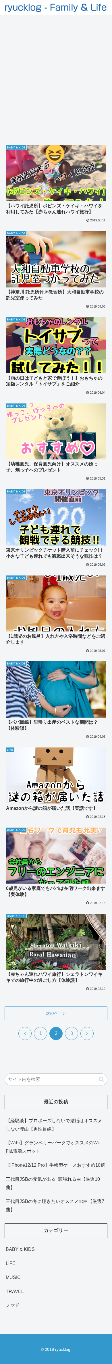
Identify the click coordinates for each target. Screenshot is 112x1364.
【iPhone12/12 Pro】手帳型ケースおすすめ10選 (55, 1165)
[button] (101, 1079)
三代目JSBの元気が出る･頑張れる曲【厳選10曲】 (53, 1183)
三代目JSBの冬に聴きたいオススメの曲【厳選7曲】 (55, 1205)
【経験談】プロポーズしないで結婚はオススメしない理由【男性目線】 (54, 1124)
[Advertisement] (56, 74)
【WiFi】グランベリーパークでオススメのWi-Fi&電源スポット (53, 1147)
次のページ (56, 1013)
